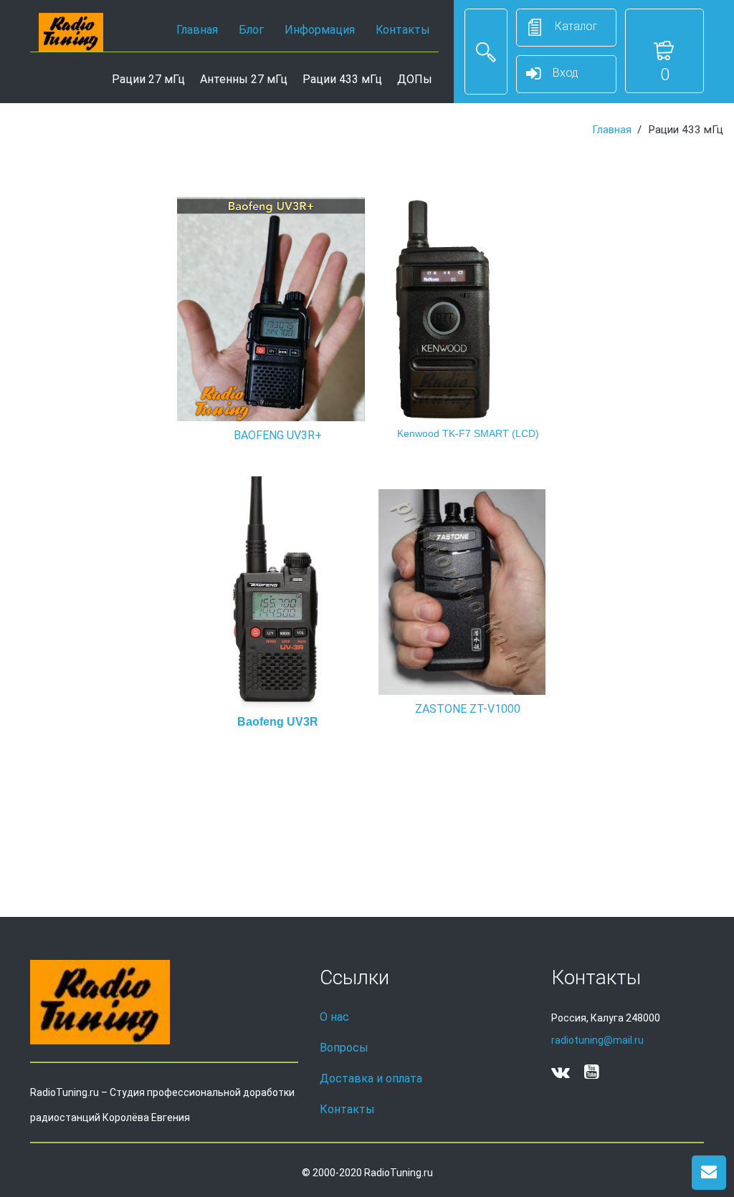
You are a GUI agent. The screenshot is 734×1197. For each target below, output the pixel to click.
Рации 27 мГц (148, 79)
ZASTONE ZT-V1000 (467, 709)
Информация (320, 30)
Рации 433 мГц (342, 79)
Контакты (403, 30)
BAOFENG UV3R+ (278, 435)
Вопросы (344, 1047)
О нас (334, 1017)
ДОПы (414, 79)
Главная (197, 30)
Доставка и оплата (371, 1078)
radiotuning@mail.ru (597, 1040)
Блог (251, 30)
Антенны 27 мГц (243, 79)
